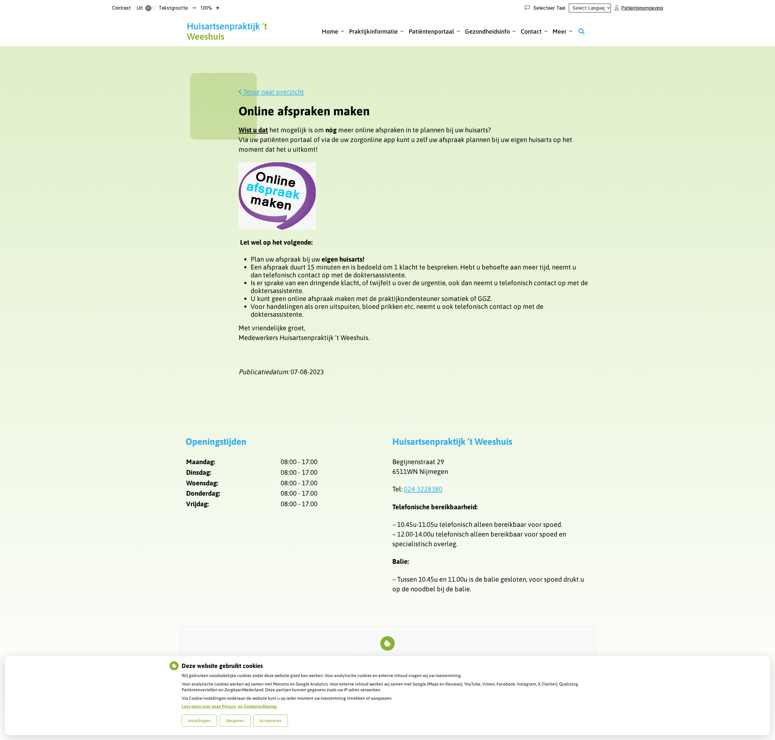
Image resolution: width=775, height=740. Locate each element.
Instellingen (199, 720)
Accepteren (270, 720)
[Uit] (150, 8)
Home (330, 31)
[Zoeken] (581, 31)
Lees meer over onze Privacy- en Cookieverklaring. (229, 706)
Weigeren (235, 720)
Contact (531, 31)
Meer (559, 31)
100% (206, 8)
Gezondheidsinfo (487, 31)
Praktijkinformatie (373, 31)
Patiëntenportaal (431, 31)
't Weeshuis (227, 31)
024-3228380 (423, 489)
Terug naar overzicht (273, 92)
